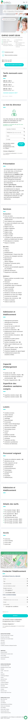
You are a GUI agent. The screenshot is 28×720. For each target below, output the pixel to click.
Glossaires (3, 640)
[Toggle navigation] (26, 2)
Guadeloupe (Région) (5, 675)
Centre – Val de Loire (4, 670)
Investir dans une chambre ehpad (7, 638)
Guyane (2, 677)
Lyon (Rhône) (3, 702)
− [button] (2, 558)
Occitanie (2, 689)
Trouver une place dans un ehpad (7, 635)
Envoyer (21, 143)
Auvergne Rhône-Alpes (5, 665)
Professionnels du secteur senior (7, 653)
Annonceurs (3, 658)
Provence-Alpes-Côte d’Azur (6, 692)
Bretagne (2, 669)
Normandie (3, 685)
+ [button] (2, 556)
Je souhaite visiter (10, 592)
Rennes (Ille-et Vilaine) (5, 709)
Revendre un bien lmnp (5, 637)
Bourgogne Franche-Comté (6, 667)
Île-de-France (3, 680)
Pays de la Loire (4, 690)
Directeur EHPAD (4, 652)
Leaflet (15, 567)
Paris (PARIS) (3, 707)
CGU (7, 611)
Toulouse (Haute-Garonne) (6, 712)
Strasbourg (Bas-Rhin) (5, 711)
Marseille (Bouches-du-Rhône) (6, 704)
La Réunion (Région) (4, 682)
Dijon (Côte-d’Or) (4, 699)
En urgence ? (9, 590)
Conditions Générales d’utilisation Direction (9, 645)
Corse (2, 672)
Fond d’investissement (5, 657)
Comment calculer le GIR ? (10, 93)
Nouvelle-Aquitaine (4, 687)
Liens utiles (3, 642)
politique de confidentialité (11, 153)
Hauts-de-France (4, 679)
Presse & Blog (3, 655)
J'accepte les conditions (11, 606)
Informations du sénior (11, 576)
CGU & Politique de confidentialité (14, 717)
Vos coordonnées (9, 595)
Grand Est (2, 674)
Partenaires (3, 643)
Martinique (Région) (4, 684)
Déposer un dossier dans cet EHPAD (14, 64)
